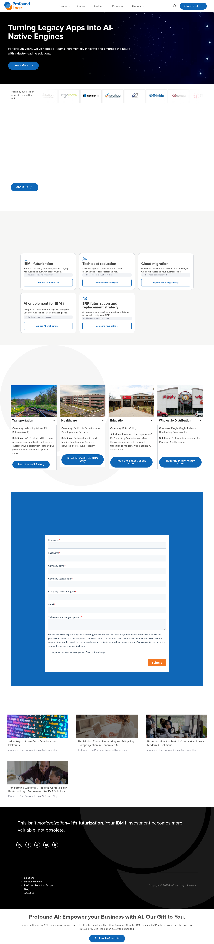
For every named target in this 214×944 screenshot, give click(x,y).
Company (136, 6)
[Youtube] (46, 845)
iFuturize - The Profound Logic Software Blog (32, 750)
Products (63, 6)
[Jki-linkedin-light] (19, 845)
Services (81, 6)
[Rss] (55, 845)
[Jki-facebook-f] (28, 845)
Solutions (98, 6)
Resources (117, 6)
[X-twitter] (37, 845)
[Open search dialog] (175, 6)
